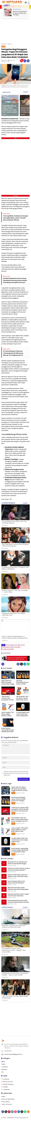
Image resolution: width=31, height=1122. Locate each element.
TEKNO (3, 46)
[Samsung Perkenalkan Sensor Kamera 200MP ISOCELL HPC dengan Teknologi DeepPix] (23, 675)
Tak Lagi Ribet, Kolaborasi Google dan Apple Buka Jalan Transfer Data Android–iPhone (15, 218)
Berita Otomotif (8, 1081)
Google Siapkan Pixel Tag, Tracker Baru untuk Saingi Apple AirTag (22, 714)
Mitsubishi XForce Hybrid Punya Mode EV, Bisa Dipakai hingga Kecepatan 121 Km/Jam (17, 862)
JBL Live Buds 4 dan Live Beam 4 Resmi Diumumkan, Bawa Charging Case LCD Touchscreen (22, 698)
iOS (9, 645)
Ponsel (22, 645)
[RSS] (28, 1111)
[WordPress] (12, 1111)
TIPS (2, 1072)
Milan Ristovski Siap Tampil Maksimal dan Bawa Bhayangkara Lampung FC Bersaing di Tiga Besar (18, 888)
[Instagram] (15, 1111)
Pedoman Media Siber (7, 1099)
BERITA (3, 1061)
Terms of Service (6, 1104)
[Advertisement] (15, 25)
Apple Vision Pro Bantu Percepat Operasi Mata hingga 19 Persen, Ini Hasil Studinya (8, 682)
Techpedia (17, 647)
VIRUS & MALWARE (9, 649)
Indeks (3, 1096)
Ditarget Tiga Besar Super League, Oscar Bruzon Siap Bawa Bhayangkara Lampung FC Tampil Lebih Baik (18, 895)
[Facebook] (18, 664)
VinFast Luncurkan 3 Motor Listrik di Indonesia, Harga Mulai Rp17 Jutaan (19, 869)
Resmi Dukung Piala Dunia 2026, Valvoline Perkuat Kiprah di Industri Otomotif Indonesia (19, 901)
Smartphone (7, 647)
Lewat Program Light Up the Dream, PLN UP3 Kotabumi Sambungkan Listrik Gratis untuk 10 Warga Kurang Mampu (19, 882)
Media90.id (4, 60)
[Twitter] (21, 664)
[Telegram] (24, 664)
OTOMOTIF (4, 1067)
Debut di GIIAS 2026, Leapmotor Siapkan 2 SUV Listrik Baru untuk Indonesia (18, 875)
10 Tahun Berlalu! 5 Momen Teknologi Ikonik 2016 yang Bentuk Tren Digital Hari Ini (13, 353)
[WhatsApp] (28, 664)
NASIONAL (4, 1069)
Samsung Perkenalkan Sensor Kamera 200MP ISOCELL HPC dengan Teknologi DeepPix (22, 682)
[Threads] (21, 1111)
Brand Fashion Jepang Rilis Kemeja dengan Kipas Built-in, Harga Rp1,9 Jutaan (7, 730)
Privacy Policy (5, 1102)
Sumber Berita (6, 653)
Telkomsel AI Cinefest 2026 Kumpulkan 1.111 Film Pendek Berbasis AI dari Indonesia (7, 698)
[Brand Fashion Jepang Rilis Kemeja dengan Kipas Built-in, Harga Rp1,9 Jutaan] (8, 722)
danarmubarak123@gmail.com (13, 1054)
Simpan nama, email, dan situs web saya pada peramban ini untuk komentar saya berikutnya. (16, 773)
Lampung (6, 1079)
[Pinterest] (9, 1111)
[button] (26, 3)
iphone (15, 645)
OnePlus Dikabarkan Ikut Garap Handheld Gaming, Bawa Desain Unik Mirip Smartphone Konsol (15, 280)
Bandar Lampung (8, 1084)
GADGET (5, 1087)
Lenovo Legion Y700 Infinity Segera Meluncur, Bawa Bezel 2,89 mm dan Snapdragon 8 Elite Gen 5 (7, 714)
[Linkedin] (18, 1111)
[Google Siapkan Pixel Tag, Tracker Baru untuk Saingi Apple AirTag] (23, 706)
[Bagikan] (28, 60)
